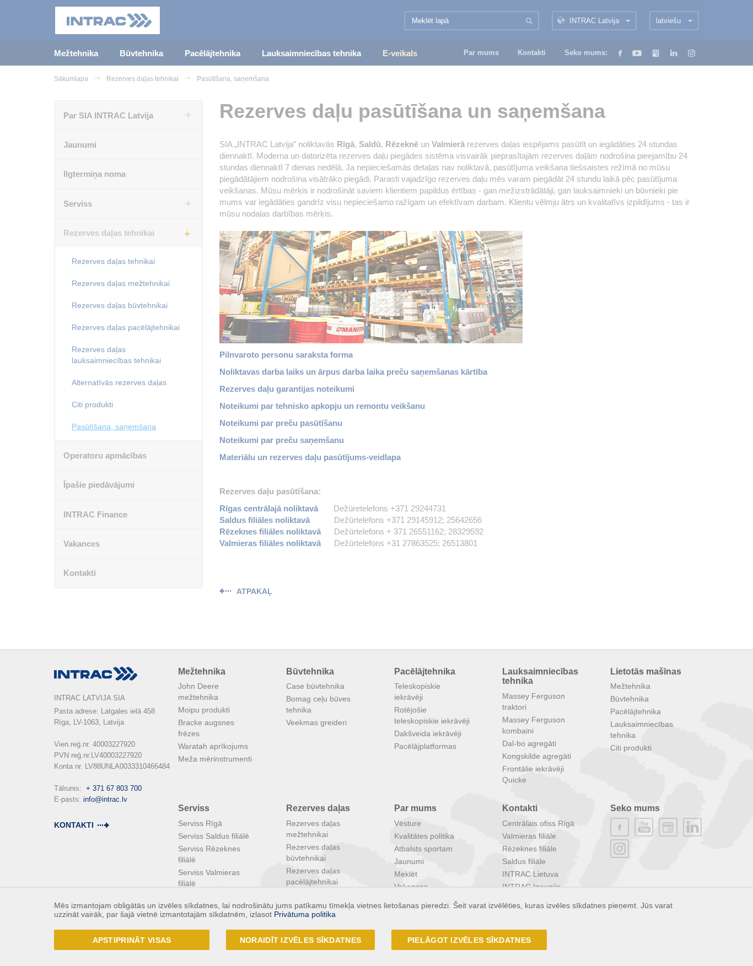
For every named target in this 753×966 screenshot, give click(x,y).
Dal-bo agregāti (529, 743)
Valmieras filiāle (529, 836)
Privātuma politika (305, 914)
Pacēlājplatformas (425, 746)
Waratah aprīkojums (213, 746)
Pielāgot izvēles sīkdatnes (469, 940)
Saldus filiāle (524, 861)
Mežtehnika (201, 671)
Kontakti (519, 808)
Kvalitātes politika (424, 836)
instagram (619, 848)
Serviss (193, 808)
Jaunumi (409, 861)
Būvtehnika (310, 671)
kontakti (74, 825)
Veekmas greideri (316, 722)
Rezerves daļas (318, 808)
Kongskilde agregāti (536, 756)
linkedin (692, 827)
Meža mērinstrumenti (215, 758)
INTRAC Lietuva (530, 874)
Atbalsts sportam (423, 848)
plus (668, 827)
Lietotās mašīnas (645, 671)
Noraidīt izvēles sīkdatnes (300, 940)
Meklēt (405, 874)
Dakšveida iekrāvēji (427, 733)
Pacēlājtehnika (424, 671)
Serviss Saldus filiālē (213, 836)
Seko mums (635, 808)
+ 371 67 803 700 (114, 788)
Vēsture (407, 823)
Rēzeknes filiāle (529, 848)
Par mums (415, 808)
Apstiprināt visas (132, 940)
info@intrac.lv (105, 799)
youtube (643, 827)
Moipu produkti (204, 709)
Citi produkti (631, 747)
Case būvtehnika (315, 686)
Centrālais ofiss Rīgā (538, 823)
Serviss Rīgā (200, 823)
